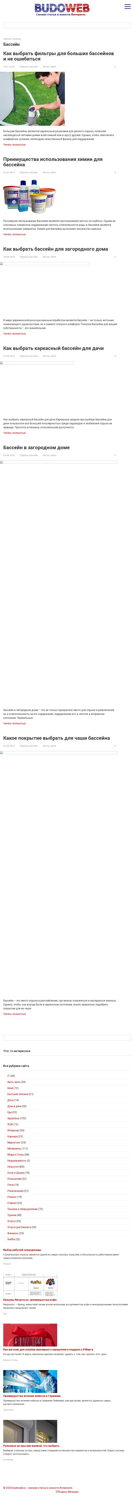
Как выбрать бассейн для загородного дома (55, 249)
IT (8, 1076)
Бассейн (33, 66)
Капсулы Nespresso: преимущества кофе (30, 1299)
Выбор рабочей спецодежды (22, 1250)
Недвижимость (16, 1160)
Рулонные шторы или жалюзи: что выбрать (31, 1445)
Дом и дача (14, 1106)
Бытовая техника (17, 1094)
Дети (10, 1100)
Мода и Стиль (15, 1154)
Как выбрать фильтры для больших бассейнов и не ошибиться (58, 56)
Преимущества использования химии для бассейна (53, 161)
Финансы (13, 1233)
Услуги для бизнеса (19, 1227)
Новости (12, 1166)
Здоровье (13, 1118)
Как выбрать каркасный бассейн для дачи (53, 348)
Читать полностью (14, 144)
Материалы (14, 1148)
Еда (9, 1112)
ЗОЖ (10, 1124)
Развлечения (15, 1190)
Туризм (11, 1215)
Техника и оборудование (22, 1209)
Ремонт (12, 1197)
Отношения (14, 1178)
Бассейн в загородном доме (36, 447)
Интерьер (13, 1130)
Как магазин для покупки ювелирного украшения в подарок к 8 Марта (48, 1349)
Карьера (12, 1136)
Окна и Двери (15, 1172)
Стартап (12, 1203)
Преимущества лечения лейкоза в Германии (31, 1396)
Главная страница (12, 39)
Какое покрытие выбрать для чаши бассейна (56, 738)
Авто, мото (13, 1082)
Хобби (11, 1239)
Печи (10, 1184)
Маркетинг (14, 1142)
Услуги (11, 1221)
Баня (10, 1088)
